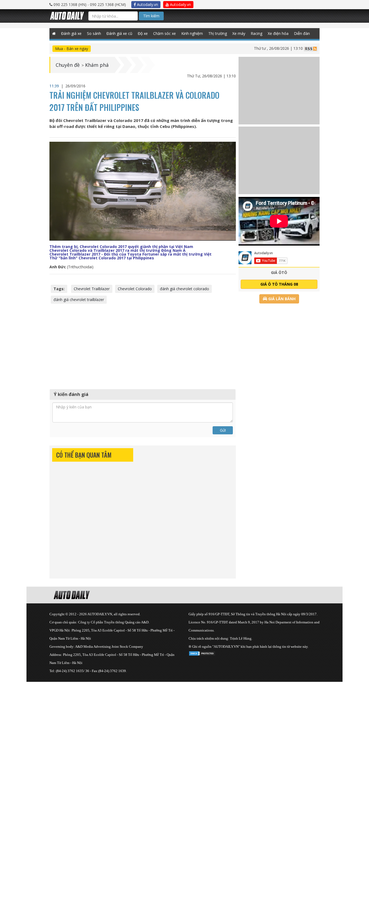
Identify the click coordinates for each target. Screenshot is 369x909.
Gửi (223, 430)
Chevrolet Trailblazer (92, 288)
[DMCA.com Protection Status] (202, 652)
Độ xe (143, 33)
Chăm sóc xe (164, 33)
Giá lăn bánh (281, 298)
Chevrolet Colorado (135, 288)
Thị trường (217, 33)
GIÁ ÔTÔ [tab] (279, 272)
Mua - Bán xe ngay (71, 48)
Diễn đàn (302, 33)
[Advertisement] (142, 346)
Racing (256, 33)
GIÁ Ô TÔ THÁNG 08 (279, 284)
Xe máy (238, 33)
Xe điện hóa (278, 33)
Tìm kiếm (151, 15)
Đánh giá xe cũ (119, 33)
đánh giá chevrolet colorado (184, 288)
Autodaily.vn (147, 4)
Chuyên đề (68, 64)
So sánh (94, 33)
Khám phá (97, 64)
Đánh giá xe (71, 33)
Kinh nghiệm (192, 33)
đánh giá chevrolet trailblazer (78, 299)
